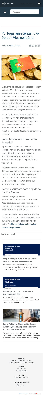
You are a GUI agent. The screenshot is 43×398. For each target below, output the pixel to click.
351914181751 (22, 371)
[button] (5, 12)
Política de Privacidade (23, 393)
